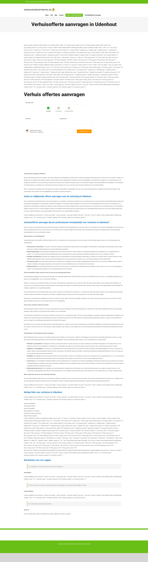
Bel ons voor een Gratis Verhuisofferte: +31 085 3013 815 (38, 1)
